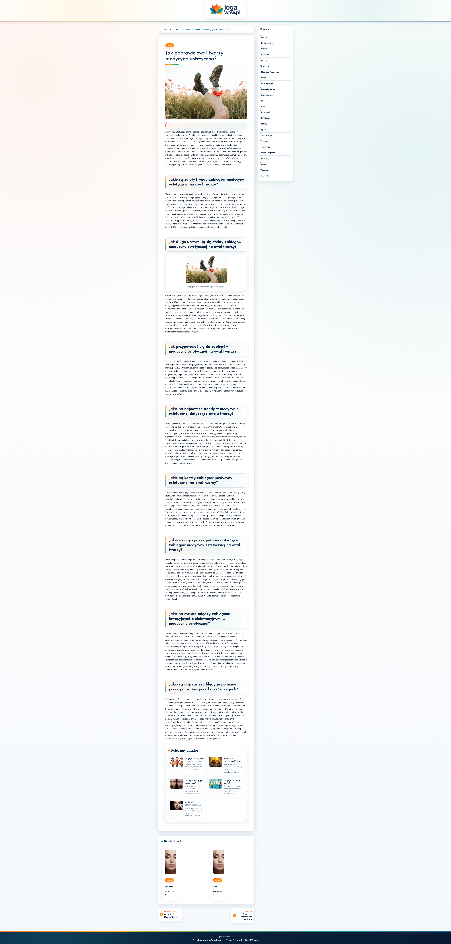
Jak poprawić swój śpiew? (232, 781)
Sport (263, 129)
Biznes (264, 37)
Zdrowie (265, 176)
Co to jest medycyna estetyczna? (194, 781)
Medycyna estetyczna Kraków (232, 759)
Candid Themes (251, 940)
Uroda (170, 45)
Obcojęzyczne (267, 95)
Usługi (264, 164)
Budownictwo (267, 43)
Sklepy (264, 124)
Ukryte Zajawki (268, 152)
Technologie (266, 135)
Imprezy (265, 66)
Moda (263, 77)
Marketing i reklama (270, 72)
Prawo (264, 106)
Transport (266, 141)
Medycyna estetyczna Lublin (193, 803)
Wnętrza (265, 170)
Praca (263, 101)
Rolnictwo (265, 118)
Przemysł (265, 112)
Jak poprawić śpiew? (194, 758)
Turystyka (265, 147)
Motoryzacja (267, 83)
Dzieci (264, 49)
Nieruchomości (268, 89)
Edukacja (265, 54)
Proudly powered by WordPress (207, 940)
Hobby (264, 60)
